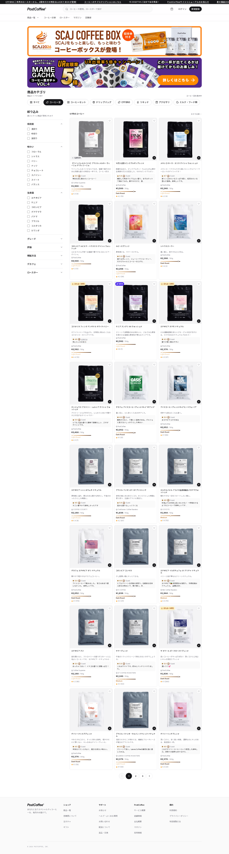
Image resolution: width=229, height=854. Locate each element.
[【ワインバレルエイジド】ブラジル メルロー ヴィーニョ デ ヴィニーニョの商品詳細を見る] (91, 139)
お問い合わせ (104, 821)
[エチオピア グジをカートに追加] (110, 645)
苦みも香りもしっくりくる (127, 506)
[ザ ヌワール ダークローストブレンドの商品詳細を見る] (180, 627)
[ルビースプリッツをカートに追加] (154, 241)
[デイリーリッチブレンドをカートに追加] (199, 728)
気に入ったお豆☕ (80, 342)
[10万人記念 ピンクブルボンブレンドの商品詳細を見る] (135, 139)
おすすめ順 (195, 114)
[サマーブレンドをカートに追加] (154, 645)
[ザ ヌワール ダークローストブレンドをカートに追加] (199, 645)
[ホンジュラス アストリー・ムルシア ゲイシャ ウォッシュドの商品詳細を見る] (91, 383)
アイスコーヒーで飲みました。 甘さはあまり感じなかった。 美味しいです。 (91, 584)
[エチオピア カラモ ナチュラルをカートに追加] (199, 321)
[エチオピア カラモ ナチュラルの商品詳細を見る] (180, 302)
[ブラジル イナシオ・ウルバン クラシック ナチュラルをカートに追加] (154, 728)
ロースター (65, 17)
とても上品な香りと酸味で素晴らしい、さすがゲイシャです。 (90, 424)
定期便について (69, 816)
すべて (36, 102)
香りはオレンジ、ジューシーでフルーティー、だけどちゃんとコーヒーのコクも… (135, 260)
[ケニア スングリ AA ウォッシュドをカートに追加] (154, 321)
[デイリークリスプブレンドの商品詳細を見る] (91, 710)
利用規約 (173, 810)
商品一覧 (31, 17)
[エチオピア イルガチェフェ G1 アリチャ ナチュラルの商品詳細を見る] (180, 546)
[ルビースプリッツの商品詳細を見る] (135, 222)
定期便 (88, 17)
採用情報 (138, 833)
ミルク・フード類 (188, 102)
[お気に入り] (110, 121)
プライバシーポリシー (178, 816)
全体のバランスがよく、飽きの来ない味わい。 (90, 749)
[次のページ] (149, 776)
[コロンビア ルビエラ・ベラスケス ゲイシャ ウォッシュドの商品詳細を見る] (91, 222)
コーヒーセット (78, 102)
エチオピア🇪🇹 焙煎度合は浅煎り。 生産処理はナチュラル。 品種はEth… (179, 584)
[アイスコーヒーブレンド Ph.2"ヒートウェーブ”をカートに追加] (199, 402)
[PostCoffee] (36, 9)
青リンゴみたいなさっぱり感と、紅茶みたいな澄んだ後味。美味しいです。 (180, 180)
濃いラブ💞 (166, 666)
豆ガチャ (67, 821)
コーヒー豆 (55, 102)
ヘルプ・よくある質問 (108, 816)
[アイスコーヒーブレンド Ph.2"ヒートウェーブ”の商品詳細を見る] (180, 383)
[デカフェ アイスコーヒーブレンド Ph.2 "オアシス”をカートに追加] (154, 402)
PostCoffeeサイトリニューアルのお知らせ (163, 2)
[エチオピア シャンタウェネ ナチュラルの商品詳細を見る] (91, 466)
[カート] (172, 9)
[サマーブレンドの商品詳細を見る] (135, 627)
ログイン (182, 9)
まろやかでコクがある (170, 420)
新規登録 (195, 9)
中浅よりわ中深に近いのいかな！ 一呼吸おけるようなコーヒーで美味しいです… (180, 504)
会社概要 (138, 821)
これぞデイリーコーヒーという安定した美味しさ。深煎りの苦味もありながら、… (180, 750)
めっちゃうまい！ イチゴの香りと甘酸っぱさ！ (91, 666)
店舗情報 (138, 816)
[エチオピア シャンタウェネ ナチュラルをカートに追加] (110, 485)
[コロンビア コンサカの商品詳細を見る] (135, 546)
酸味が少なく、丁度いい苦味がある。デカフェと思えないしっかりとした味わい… (135, 421)
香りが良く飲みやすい (170, 342)
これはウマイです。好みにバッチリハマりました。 (135, 667)
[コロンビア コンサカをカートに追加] (154, 565)
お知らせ (102, 810)
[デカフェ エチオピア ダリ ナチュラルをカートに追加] (110, 565)
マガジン (77, 17)
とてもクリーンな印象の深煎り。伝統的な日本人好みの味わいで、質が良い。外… (135, 584)
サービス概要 (139, 810)
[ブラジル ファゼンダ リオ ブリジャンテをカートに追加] (154, 485)
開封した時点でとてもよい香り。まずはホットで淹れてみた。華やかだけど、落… (135, 180)
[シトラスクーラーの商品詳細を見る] (180, 222)
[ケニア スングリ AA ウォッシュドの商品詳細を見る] (135, 302)
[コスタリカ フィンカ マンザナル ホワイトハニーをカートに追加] (110, 321)
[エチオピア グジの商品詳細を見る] (91, 627)
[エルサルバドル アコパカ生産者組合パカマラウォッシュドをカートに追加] (199, 485)
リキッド (144, 102)
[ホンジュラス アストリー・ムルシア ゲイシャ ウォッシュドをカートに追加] (110, 402)
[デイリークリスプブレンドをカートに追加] (110, 728)
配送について (104, 827)
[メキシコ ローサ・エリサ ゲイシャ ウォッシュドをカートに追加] (199, 158)
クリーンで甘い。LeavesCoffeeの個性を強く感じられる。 (135, 750)
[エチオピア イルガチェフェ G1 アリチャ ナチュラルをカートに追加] (199, 565)
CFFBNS (125, 102)
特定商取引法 (175, 821)
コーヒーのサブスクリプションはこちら (77, 2)
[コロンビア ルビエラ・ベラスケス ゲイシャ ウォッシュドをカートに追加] (110, 241)
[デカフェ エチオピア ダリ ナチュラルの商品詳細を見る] (91, 546)
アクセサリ (164, 102)
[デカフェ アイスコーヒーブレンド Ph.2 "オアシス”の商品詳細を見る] (135, 383)
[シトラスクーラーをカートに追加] (199, 241)
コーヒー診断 (50, 17)
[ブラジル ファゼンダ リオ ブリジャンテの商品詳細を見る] (135, 466)
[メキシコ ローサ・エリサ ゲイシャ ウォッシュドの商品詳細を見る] (180, 139)
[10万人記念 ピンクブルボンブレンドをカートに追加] (154, 158)
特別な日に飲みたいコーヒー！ (85, 179)
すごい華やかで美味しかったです (85, 506)
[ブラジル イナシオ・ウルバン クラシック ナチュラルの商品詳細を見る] (135, 710)
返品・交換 (103, 833)
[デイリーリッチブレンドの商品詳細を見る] (180, 710)
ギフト (66, 827)
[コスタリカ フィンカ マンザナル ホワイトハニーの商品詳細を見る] (91, 302)
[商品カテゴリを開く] (38, 17)
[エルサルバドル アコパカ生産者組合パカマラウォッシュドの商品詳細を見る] (180, 466)
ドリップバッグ (103, 102)
